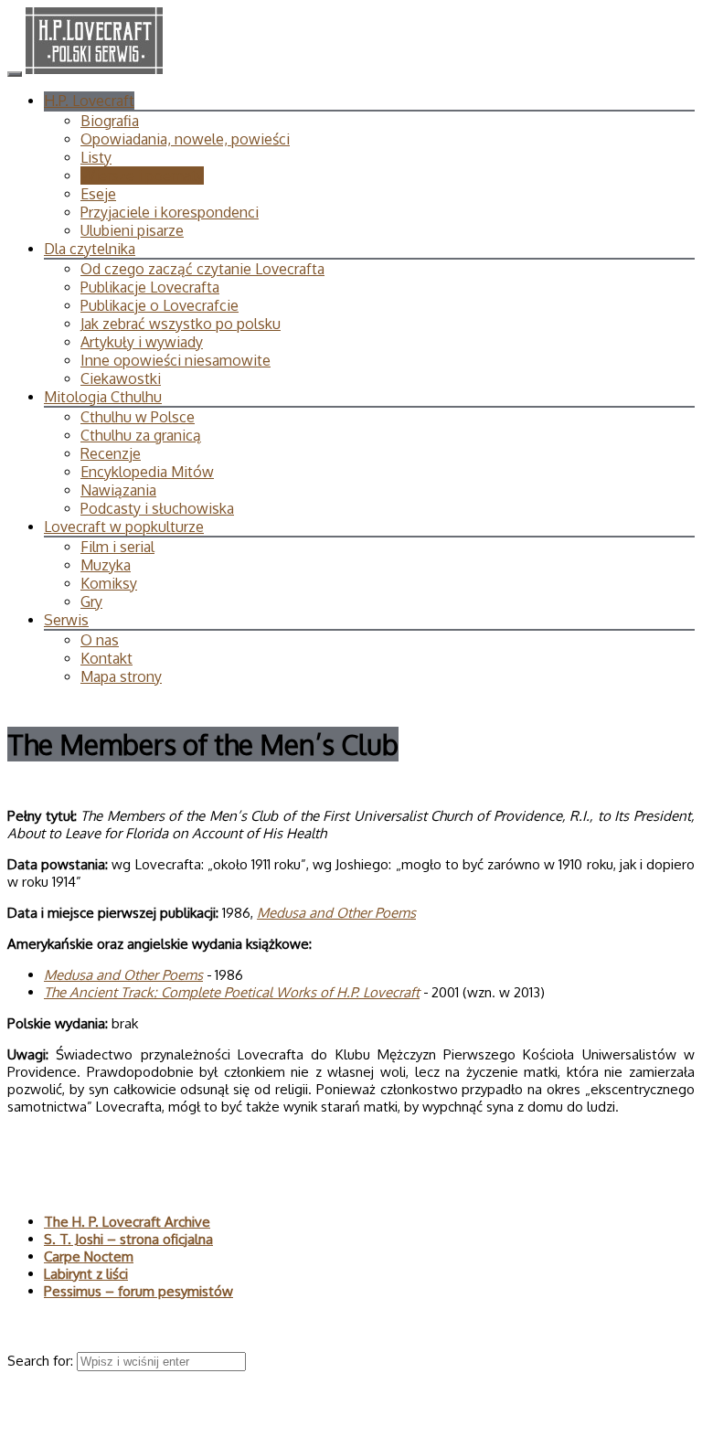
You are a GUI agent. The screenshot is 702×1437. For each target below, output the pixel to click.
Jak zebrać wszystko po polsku (180, 323)
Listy (96, 157)
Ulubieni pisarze (132, 230)
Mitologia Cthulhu (103, 397)
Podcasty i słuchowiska (157, 508)
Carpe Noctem (88, 1256)
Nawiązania (118, 490)
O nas (99, 640)
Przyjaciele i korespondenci (169, 212)
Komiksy (108, 583)
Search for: (42, 1360)
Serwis (66, 620)
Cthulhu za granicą (140, 435)
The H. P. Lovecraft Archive (127, 1221)
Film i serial (117, 547)
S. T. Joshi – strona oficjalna (128, 1239)
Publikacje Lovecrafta (149, 287)
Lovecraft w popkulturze (124, 526)
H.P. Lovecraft (89, 100)
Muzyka (105, 565)
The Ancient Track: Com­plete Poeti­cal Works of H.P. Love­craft (232, 992)
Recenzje (110, 453)
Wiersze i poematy (142, 175)
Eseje (98, 194)
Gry (91, 601)
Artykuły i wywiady (141, 342)
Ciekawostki (120, 378)
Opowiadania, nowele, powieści (185, 139)
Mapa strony (121, 676)
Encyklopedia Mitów (147, 472)
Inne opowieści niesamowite (175, 360)
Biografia (109, 121)
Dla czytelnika (89, 249)
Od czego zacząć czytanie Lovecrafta (202, 269)
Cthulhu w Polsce (137, 417)
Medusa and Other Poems (336, 912)
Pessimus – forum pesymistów (138, 1291)
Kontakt (106, 658)
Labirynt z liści (86, 1274)
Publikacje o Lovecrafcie (159, 305)
